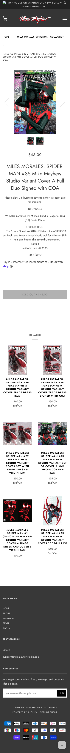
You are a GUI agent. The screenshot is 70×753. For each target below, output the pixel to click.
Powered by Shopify (25, 712)
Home (6, 36)
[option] (35, 102)
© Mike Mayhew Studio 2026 (29, 707)
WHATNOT (8, 618)
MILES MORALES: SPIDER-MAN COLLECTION (41, 36)
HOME (6, 608)
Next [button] (60, 102)
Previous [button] (9, 102)
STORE (6, 623)
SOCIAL (7, 628)
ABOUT (6, 613)
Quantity (35, 274)
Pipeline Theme (48, 712)
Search (53, 707)
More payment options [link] (35, 314)
